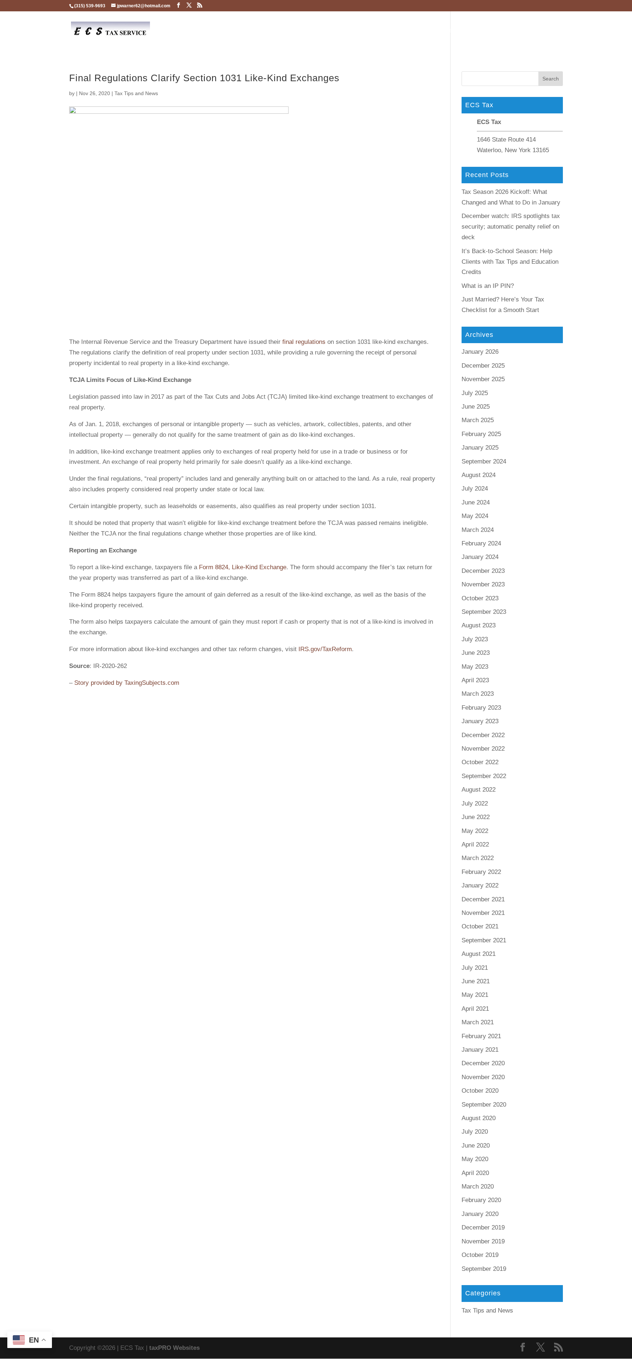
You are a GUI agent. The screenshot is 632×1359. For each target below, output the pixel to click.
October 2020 (480, 1090)
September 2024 (484, 461)
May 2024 (475, 516)
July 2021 (475, 967)
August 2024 (479, 475)
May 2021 (475, 994)
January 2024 (480, 556)
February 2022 (481, 871)
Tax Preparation (453, 30)
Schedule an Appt (396, 30)
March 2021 (478, 1022)
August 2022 (479, 789)
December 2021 (483, 899)
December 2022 (483, 735)
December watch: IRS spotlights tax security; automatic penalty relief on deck (511, 227)
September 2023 (484, 611)
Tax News (535, 30)
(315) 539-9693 (89, 5)
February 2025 (481, 434)
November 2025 (483, 379)
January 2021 (480, 1049)
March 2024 (478, 529)
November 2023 (483, 584)
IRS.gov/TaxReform (325, 649)
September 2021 (484, 940)
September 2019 (484, 1268)
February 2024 (481, 543)
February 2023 (481, 707)
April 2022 (475, 844)
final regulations (304, 341)
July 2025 (475, 393)
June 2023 (476, 652)
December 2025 (483, 365)
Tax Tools (498, 30)
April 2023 (475, 680)
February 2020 (481, 1200)
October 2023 (480, 598)
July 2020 (475, 1131)
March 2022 (478, 858)
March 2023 (478, 693)
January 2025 (480, 447)
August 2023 (479, 625)
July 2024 (475, 488)
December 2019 (483, 1227)
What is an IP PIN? (488, 285)
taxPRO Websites (174, 1347)
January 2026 (480, 351)
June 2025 (476, 406)
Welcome (348, 30)
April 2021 (475, 1008)
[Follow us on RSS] (199, 5)
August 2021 (479, 953)
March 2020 (478, 1186)
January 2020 (480, 1213)
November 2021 (483, 912)
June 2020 (476, 1145)
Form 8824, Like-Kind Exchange (242, 567)
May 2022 (475, 830)
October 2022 (480, 762)
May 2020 (475, 1159)
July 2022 (475, 803)
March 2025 (478, 420)
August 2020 (479, 1118)
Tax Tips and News (136, 93)
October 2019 (480, 1254)
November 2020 (483, 1077)
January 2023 (480, 721)
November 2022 (483, 748)
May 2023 (475, 666)
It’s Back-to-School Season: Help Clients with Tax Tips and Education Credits (510, 262)
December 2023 (483, 570)
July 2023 (475, 639)
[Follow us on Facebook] (178, 5)
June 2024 (476, 502)
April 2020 (475, 1173)
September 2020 (484, 1104)
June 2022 (476, 817)
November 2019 (483, 1241)
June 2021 (476, 981)
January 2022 (480, 885)
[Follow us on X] (189, 5)
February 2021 (481, 1036)
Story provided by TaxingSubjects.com (126, 682)
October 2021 (480, 926)
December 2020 (483, 1063)
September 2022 (484, 776)
